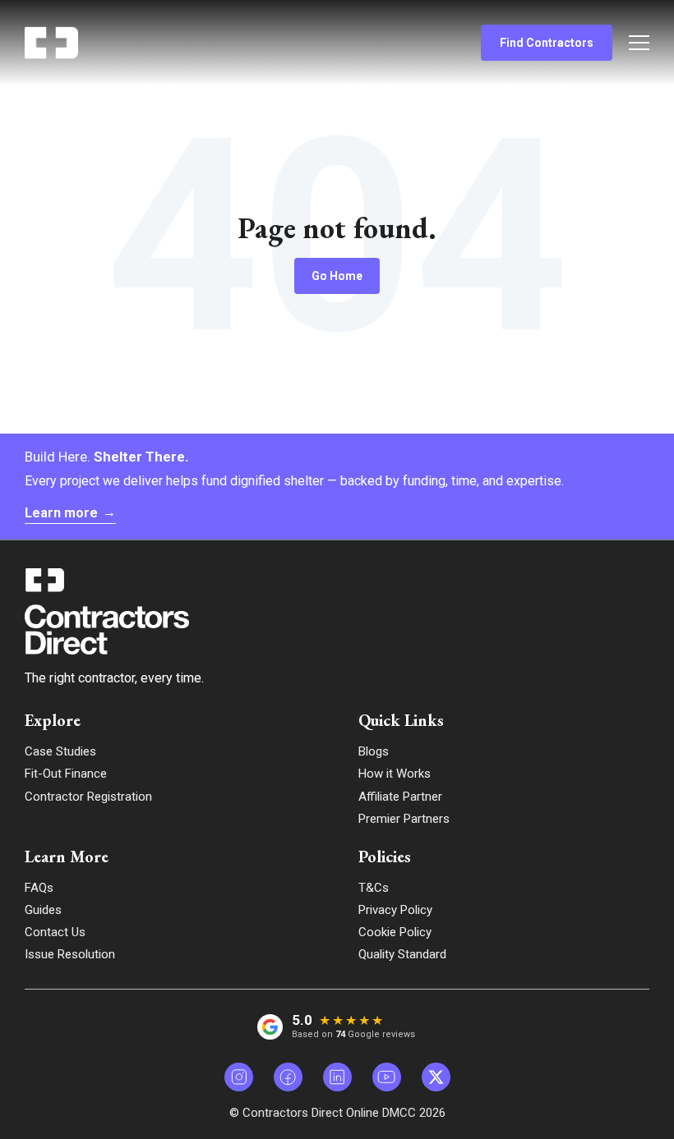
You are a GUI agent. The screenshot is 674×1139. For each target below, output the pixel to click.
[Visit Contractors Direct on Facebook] (288, 1077)
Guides (43, 909)
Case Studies (60, 751)
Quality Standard (402, 954)
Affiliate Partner (400, 796)
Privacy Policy (395, 909)
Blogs (373, 751)
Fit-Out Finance (66, 773)
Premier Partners (404, 818)
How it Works (394, 773)
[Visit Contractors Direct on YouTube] (386, 1077)
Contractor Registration (88, 796)
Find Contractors (546, 42)
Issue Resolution (70, 954)
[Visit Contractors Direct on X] (436, 1077)
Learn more (70, 513)
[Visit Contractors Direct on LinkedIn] (337, 1077)
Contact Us (55, 932)
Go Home (337, 275)
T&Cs (373, 887)
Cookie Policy (395, 932)
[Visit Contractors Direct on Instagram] (238, 1077)
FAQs (39, 887)
